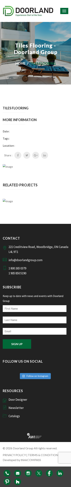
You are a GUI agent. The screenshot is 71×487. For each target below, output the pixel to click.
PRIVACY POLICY (14, 455)
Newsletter (16, 408)
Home (20, 63)
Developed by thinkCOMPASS (22, 460)
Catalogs (14, 416)
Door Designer (18, 400)
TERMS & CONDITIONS (44, 455)
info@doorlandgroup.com (25, 260)
